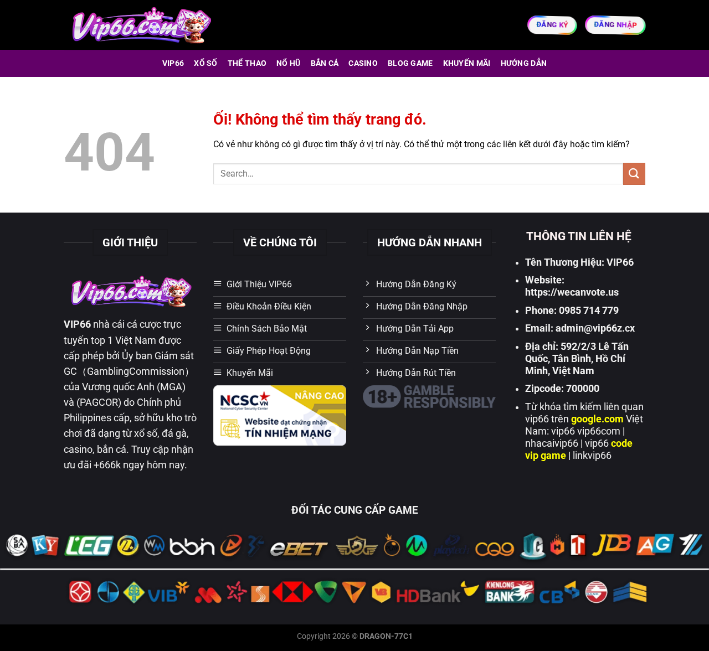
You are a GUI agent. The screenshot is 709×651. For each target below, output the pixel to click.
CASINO (363, 63)
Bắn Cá (325, 63)
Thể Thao (247, 63)
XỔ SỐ (205, 63)
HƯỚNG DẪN (524, 63)
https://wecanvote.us (572, 292)
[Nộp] (634, 173)
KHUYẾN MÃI (467, 63)
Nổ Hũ (288, 63)
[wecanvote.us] (140, 25)
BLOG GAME (410, 63)
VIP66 (173, 63)
